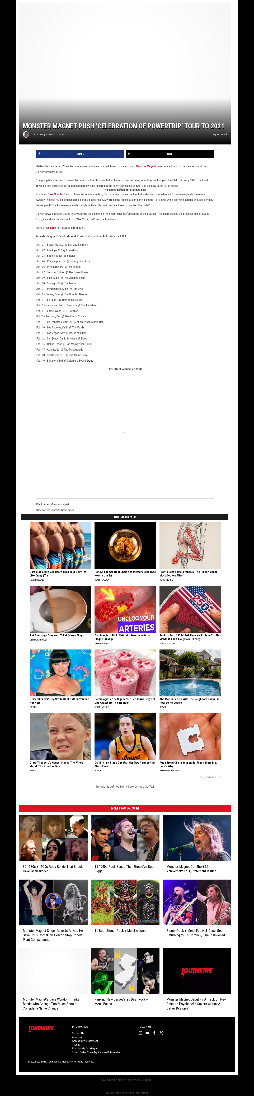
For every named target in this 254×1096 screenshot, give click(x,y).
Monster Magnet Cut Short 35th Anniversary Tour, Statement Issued (191, 869)
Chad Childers (36, 134)
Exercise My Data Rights (85, 1048)
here (53, 227)
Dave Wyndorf (56, 194)
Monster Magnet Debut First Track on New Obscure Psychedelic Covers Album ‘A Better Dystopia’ (196, 1003)
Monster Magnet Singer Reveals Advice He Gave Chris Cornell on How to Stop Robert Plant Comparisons (53, 935)
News (64, 510)
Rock (71, 510)
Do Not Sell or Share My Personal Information (96, 1052)
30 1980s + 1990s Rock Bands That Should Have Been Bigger (53, 869)
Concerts (55, 510)
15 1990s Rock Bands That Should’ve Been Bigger (125, 869)
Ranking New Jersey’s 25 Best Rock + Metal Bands (121, 1001)
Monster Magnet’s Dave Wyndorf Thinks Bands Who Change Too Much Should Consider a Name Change (51, 1003)
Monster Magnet (146, 166)
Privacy (76, 1044)
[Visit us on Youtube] (148, 1033)
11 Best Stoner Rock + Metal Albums (120, 931)
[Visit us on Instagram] (141, 1033)
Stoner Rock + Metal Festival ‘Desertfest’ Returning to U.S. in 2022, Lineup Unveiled (195, 933)
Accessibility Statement (85, 1041)
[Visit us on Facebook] (155, 1033)
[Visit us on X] (162, 1033)
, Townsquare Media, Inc (59, 1061)
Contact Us (78, 1033)
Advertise (77, 1037)
